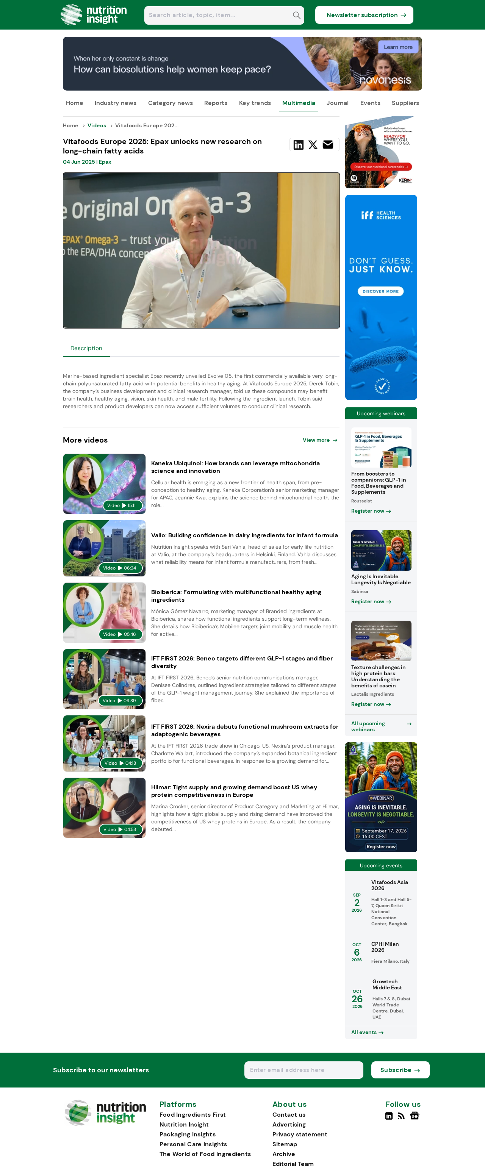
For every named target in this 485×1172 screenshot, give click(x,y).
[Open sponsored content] (242, 88)
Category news (170, 102)
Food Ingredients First (193, 1114)
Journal (338, 102)
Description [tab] (86, 348)
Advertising (289, 1124)
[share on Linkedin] (298, 144)
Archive (283, 1154)
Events (370, 102)
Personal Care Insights (193, 1144)
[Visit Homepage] (94, 27)
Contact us (288, 1114)
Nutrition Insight (184, 1124)
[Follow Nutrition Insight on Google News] (416, 1119)
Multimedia (298, 102)
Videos (97, 125)
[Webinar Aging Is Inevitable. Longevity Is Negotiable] (381, 850)
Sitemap (284, 1144)
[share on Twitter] (313, 144)
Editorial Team (293, 1163)
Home (74, 102)
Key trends (255, 102)
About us (289, 1104)
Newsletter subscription (362, 15)
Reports (215, 102)
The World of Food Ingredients (205, 1154)
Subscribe (396, 1069)
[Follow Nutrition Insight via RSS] (402, 1119)
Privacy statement (299, 1134)
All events (364, 1032)
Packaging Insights (188, 1134)
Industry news (115, 102)
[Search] (297, 16)
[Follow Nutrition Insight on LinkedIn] (389, 1119)
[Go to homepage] (105, 1124)
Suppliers (405, 102)
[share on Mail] (328, 144)
